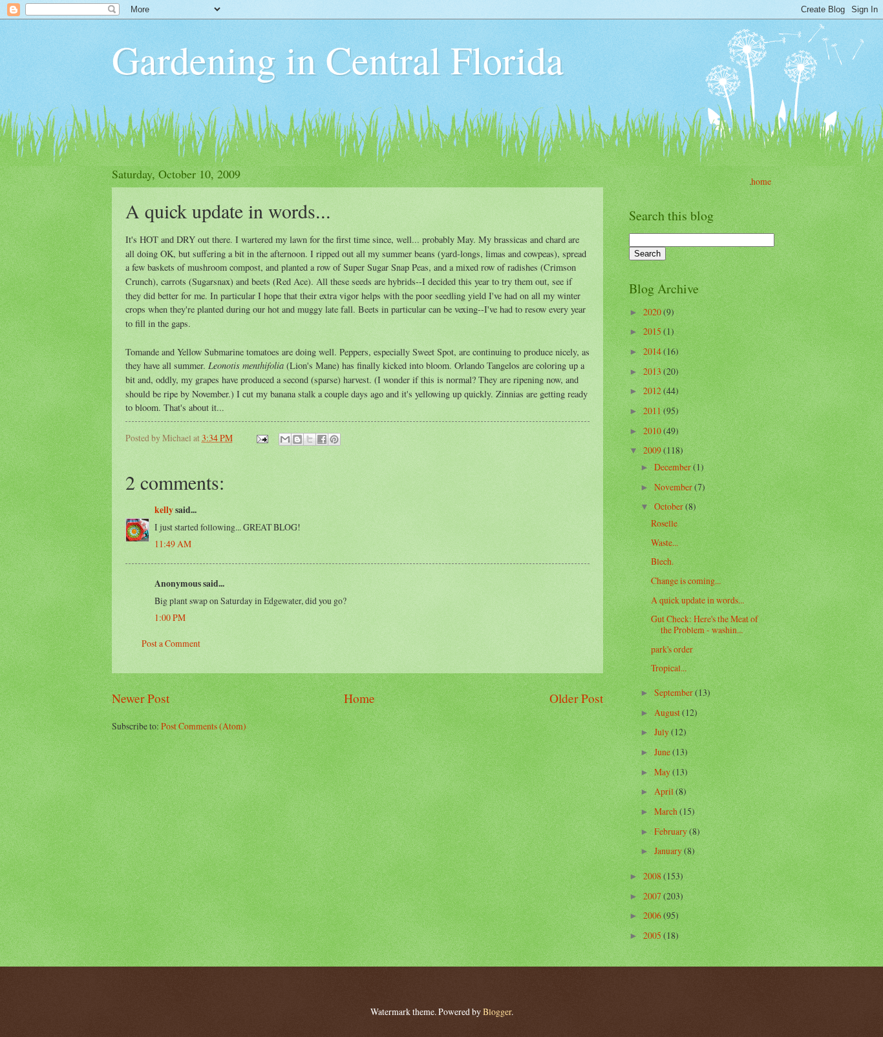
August (668, 712)
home (761, 181)
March (666, 811)
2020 (653, 312)
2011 (653, 410)
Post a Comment (171, 643)
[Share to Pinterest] (334, 439)
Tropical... (668, 668)
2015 (653, 331)
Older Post (576, 698)
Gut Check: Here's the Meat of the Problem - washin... (704, 624)
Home (359, 698)
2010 (653, 430)
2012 (653, 390)
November (674, 487)
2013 (653, 371)
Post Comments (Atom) (203, 726)
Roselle (664, 523)
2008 (653, 876)
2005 (653, 935)
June (663, 752)
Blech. (662, 561)
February (671, 831)
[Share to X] (309, 439)
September (674, 692)
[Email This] (285, 439)
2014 (653, 351)
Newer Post (140, 698)
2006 (653, 915)
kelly (163, 509)
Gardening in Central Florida (338, 59)
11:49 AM (172, 544)
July (662, 732)
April (665, 791)
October (669, 506)
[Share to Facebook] (321, 439)
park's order (672, 649)
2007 (653, 896)
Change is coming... (686, 580)
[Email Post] (262, 438)
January (669, 850)
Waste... (664, 542)
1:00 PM (170, 617)
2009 (653, 450)
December (673, 467)
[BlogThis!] (297, 439)
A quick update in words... (697, 600)
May (663, 772)
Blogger (497, 1011)
